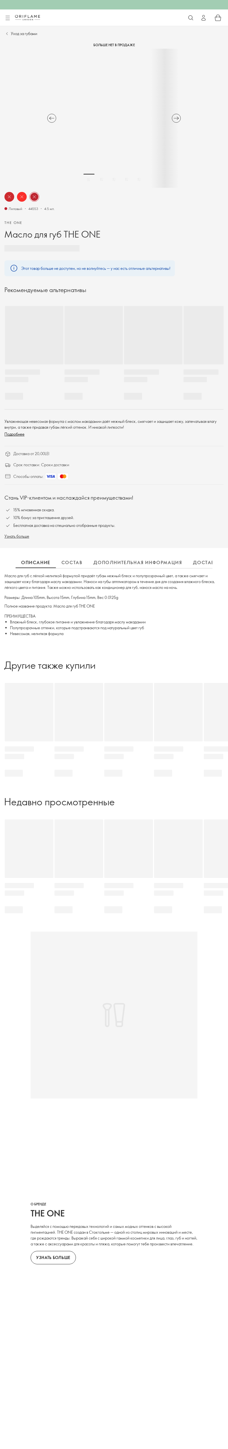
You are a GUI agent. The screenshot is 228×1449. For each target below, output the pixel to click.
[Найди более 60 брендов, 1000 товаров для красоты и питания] (191, 18)
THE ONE (13, 222)
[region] (114, 118)
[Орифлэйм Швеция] (27, 17)
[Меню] (7, 18)
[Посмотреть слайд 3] (114, 179)
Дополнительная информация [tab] (137, 562)
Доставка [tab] (207, 562)
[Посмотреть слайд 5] (139, 179)
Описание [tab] (35, 562)
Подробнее (14, 434)
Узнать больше (16, 536)
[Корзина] (218, 18)
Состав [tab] (72, 562)
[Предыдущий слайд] (51, 118)
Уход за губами (24, 33)
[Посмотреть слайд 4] (126, 179)
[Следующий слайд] (176, 118)
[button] (9, 197)
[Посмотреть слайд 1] (89, 179)
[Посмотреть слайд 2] (101, 179)
